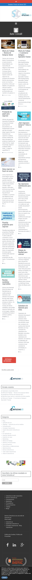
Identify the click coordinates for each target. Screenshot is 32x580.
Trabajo (8, 506)
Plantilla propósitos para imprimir (7, 224)
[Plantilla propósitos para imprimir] (8, 215)
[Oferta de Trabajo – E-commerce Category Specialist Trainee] (24, 44)
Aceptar (4, 577)
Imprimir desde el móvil (9, 435)
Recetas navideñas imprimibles (6, 281)
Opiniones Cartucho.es (12, 523)
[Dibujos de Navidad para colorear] (24, 243)
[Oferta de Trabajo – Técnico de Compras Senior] (8, 44)
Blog (20, 167)
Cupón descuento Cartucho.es (11, 430)
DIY (4, 431)
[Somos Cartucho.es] (16, 13)
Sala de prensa (7, 448)
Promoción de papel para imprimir (7, 113)
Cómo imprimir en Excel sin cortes (8, 170)
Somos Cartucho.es (8, 450)
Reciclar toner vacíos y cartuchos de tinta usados (17, 5)
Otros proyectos (7, 444)
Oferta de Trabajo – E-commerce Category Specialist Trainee (24, 53)
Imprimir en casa (7, 437)
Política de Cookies (10, 534)
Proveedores (9, 503)
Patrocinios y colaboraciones (11, 446)
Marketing (5, 439)
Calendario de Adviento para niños (23, 307)
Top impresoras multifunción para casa (24, 185)
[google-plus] (22, 545)
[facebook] (7, 545)
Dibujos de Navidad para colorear (22, 252)
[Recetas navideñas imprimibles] (8, 273)
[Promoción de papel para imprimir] (8, 105)
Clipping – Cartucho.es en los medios (13, 424)
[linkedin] (15, 545)
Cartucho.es (8, 517)
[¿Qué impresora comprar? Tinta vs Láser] (24, 116)
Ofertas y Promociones (8, 152)
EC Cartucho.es (7, 433)
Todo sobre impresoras (9, 451)
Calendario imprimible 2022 (10, 391)
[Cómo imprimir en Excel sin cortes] (8, 162)
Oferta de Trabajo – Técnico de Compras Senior (8, 52)
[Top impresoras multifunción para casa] (24, 177)
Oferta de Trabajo (7, 95)
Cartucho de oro (7, 422)
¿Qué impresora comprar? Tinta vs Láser (24, 124)
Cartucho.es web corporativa (14, 496)
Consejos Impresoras (9, 428)
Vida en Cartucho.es (8, 453)
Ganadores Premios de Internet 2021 (12, 394)
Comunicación (7, 426)
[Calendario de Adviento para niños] (24, 299)
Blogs (7, 508)
